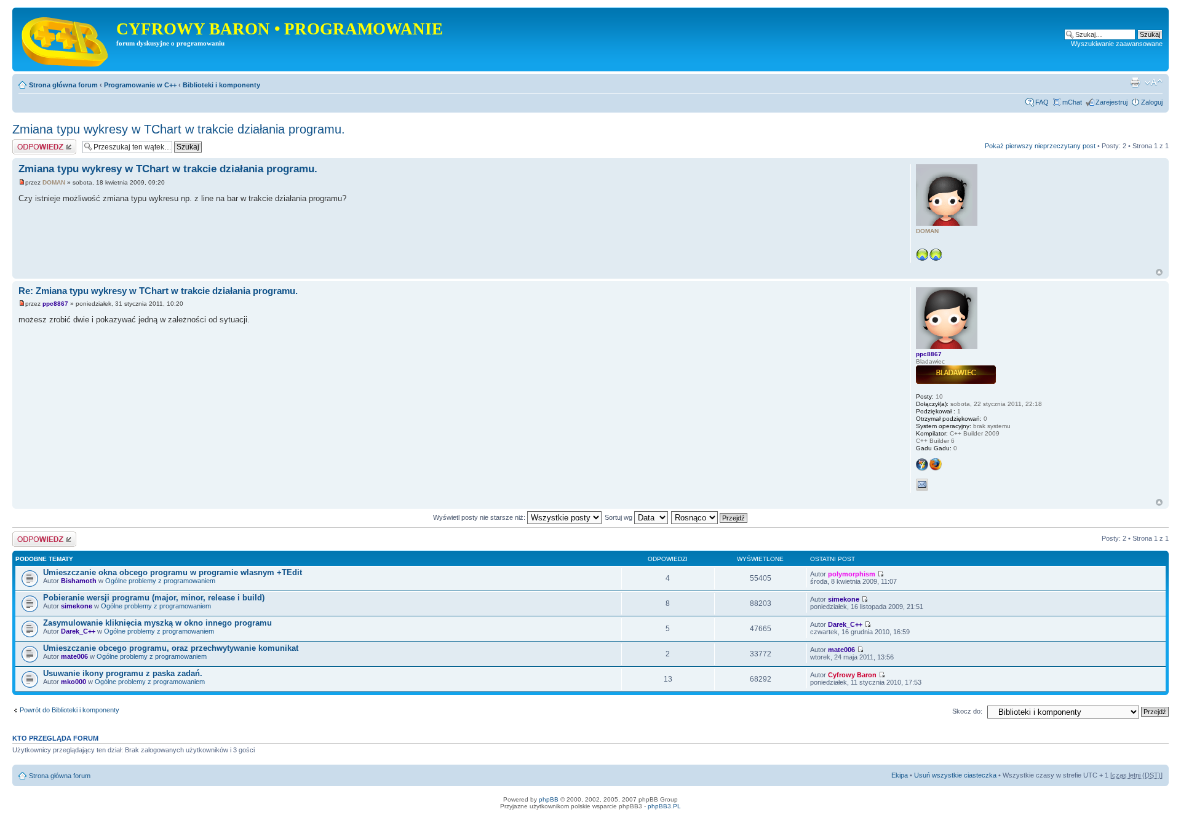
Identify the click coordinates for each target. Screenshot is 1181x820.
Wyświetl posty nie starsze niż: (480, 517)
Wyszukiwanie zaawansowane (1117, 43)
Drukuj (1135, 82)
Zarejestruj (1111, 102)
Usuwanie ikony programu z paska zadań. (122, 673)
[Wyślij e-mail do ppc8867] (922, 485)
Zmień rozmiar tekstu (1154, 82)
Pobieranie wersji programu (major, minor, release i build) (153, 597)
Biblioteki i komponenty (221, 85)
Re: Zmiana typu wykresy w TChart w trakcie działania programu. (158, 290)
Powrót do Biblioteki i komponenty (69, 710)
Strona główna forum (63, 85)
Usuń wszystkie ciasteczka (955, 775)
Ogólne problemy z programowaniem (160, 580)
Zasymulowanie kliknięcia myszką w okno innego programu (157, 622)
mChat (1072, 102)
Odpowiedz (29, 142)
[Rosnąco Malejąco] (710, 517)
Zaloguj (1152, 102)
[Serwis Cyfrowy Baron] (65, 39)
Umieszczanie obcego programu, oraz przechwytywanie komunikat (170, 648)
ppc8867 (55, 303)
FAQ (1042, 102)
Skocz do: (967, 711)
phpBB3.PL (664, 806)
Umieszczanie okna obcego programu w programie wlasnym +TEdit (172, 572)
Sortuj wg (619, 517)
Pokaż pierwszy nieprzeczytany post (1040, 145)
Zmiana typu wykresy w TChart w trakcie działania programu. (178, 129)
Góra (1159, 272)
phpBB (549, 799)
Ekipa (899, 775)
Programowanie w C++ (140, 85)
